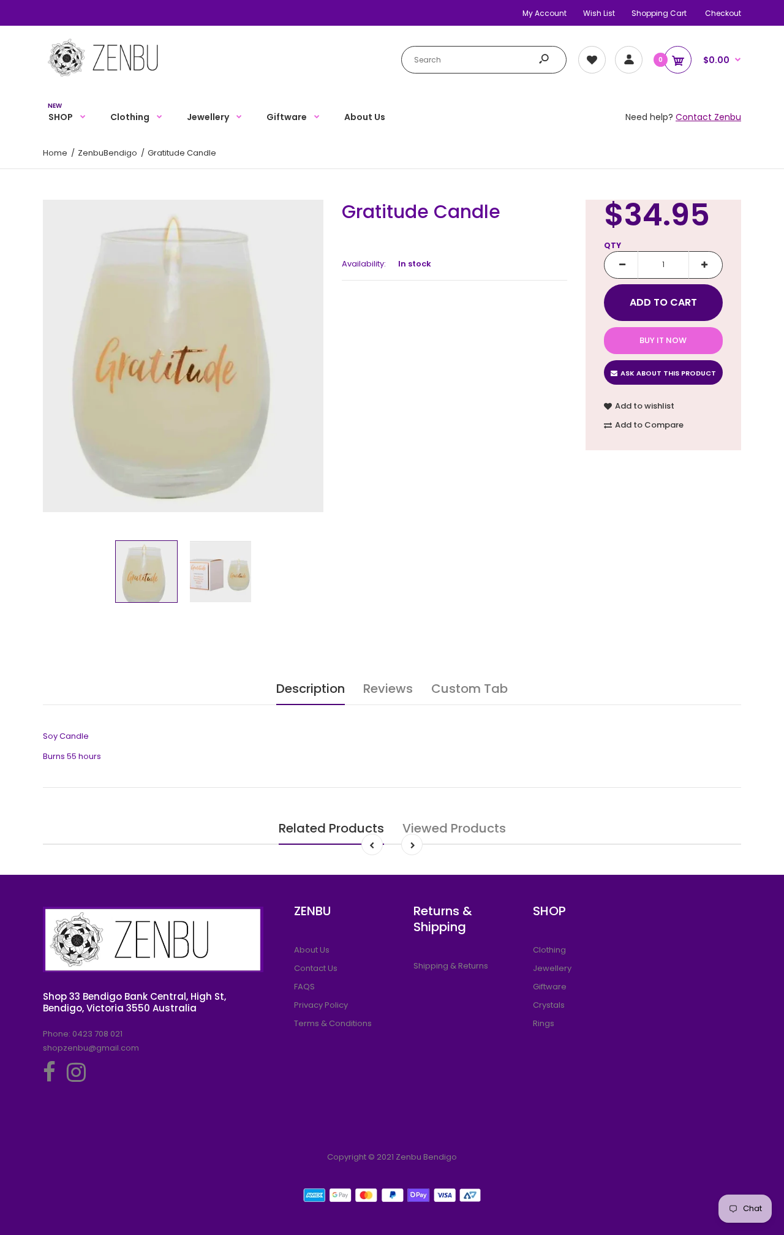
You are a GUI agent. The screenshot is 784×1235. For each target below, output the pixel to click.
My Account (544, 13)
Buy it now (663, 340)
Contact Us (315, 968)
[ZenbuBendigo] (119, 57)
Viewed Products (454, 828)
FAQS (304, 986)
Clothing (549, 950)
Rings (543, 1023)
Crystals (549, 1005)
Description (310, 688)
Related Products (331, 828)
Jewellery (552, 968)
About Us (312, 950)
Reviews (388, 688)
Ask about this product (668, 373)
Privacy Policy (321, 1005)
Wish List (599, 13)
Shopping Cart (659, 13)
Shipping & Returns (450, 966)
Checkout (723, 13)
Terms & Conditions (333, 1023)
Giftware (550, 986)
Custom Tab (469, 688)
